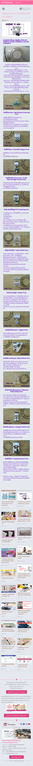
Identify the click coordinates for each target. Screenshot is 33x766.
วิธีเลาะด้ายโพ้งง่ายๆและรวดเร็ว (24, 538)
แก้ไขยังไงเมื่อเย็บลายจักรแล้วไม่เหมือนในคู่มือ (8, 630)
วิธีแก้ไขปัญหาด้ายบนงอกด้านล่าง (23, 648)
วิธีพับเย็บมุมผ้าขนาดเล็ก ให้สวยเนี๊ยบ (7, 541)
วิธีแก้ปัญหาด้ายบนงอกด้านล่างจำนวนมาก (8, 647)
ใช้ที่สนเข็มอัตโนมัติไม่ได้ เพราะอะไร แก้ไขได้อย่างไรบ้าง (24, 612)
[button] (30, 2)
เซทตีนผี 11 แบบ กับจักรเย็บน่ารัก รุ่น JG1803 (24, 503)
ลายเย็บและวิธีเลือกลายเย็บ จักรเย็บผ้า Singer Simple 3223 (8, 560)
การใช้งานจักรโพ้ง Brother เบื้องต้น (23, 666)
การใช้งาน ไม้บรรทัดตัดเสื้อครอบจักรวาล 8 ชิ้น (24, 520)
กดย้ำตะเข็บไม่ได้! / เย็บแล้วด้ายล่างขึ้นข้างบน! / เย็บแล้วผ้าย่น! (24, 575)
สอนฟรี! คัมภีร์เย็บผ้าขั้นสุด (8, 523)
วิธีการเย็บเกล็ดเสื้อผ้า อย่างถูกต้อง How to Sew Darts (8, 503)
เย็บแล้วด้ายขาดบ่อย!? (8, 578)
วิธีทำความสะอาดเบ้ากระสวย (7, 613)
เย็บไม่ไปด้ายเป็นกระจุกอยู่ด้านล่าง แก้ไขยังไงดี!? (24, 594)
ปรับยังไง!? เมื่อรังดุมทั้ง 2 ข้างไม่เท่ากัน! (8, 595)
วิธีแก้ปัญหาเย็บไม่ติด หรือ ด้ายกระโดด (23, 631)
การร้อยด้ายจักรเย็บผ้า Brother (8, 665)
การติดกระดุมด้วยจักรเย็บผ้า (24, 557)
